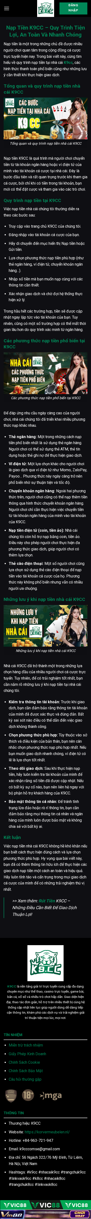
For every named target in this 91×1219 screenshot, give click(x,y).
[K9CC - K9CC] (45, 8)
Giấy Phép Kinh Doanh (27, 1054)
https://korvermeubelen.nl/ (47, 1132)
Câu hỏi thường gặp (25, 1079)
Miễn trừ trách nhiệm (26, 1045)
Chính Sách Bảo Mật (26, 1071)
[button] (6, 8)
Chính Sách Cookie (24, 1062)
